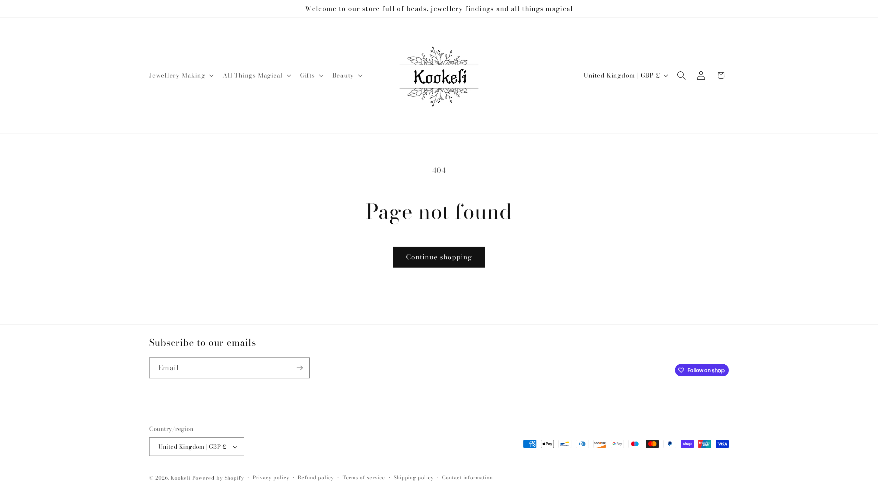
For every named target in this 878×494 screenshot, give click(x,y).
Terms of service (364, 477)
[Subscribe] (299, 367)
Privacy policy (271, 477)
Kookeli (180, 478)
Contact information (467, 477)
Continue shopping (439, 257)
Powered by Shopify (218, 478)
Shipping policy (414, 477)
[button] (180, 75)
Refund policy (316, 477)
